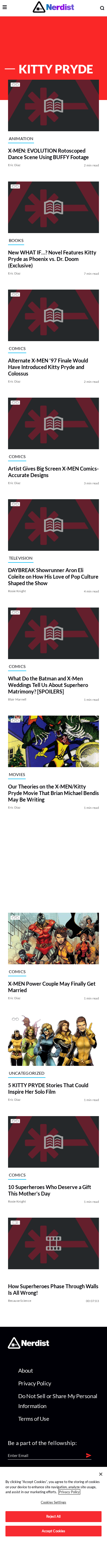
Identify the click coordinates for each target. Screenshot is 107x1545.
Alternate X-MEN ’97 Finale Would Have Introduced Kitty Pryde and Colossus (48, 367)
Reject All (53, 1516)
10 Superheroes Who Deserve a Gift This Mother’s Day (49, 1190)
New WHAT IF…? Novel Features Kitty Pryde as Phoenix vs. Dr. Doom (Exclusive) (52, 258)
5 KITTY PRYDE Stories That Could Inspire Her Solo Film (48, 1088)
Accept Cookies (53, 1531)
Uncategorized (27, 1073)
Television (21, 557)
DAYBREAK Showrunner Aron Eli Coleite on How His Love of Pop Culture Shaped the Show (53, 576)
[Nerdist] (53, 8)
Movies (17, 774)
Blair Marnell (17, 699)
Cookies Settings (53, 1502)
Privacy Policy (34, 1383)
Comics (17, 348)
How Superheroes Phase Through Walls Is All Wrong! (53, 1289)
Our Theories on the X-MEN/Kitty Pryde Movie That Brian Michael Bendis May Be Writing (53, 793)
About (25, 1370)
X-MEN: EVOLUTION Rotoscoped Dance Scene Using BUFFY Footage (48, 154)
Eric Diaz (14, 165)
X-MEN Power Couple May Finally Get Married (52, 986)
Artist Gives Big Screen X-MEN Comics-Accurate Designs (53, 471)
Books (16, 239)
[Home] (28, 1347)
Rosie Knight (17, 591)
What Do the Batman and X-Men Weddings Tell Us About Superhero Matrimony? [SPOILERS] (48, 685)
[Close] (100, 1474)
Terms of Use (33, 1418)
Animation (21, 138)
